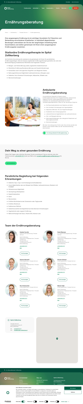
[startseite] (11, 8)
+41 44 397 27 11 (19, 156)
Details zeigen (64, 401)
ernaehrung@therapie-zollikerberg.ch (48, 156)
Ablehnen (73, 392)
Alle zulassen (73, 388)
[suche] (70, 8)
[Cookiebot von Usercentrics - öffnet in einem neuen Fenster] (8, 402)
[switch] (35, 402)
